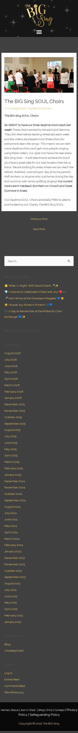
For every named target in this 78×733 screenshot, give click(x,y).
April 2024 (11, 532)
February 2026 (13, 391)
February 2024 (13, 545)
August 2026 (12, 353)
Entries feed (11, 679)
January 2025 (12, 474)
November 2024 (14, 487)
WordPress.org (14, 692)
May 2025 (10, 449)
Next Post (39, 229)
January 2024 (12, 551)
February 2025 (13, 468)
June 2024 (10, 519)
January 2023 (12, 621)
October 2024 (13, 493)
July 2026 (10, 359)
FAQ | (50, 710)
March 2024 (12, 538)
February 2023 (13, 615)
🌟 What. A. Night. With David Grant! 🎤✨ (31, 285)
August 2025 (12, 429)
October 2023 (13, 570)
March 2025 (11, 461)
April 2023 (10, 609)
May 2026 (10, 372)
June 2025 (10, 442)
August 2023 (12, 583)
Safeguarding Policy (45, 715)
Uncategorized (16, 108)
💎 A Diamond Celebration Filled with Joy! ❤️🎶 (35, 291)
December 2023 (14, 557)
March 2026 (12, 385)
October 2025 (13, 417)
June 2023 (10, 596)
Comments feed (14, 685)
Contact (59, 710)
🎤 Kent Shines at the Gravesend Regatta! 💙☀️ (34, 298)
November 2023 (14, 564)
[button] (39, 31)
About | (15, 710)
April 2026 (11, 378)
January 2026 (13, 397)
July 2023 (10, 589)
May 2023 (10, 602)
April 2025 (10, 455)
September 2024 (15, 500)
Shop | (42, 710)
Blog (7, 644)
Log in (8, 673)
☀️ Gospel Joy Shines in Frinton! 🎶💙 (28, 304)
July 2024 (10, 513)
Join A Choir (28, 710)
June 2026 (11, 366)
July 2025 (10, 436)
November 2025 (14, 410)
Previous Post (39, 219)
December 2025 (14, 404)
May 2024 (10, 525)
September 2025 (15, 423)
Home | (6, 710)
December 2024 (14, 481)
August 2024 (12, 506)
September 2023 (15, 577)
